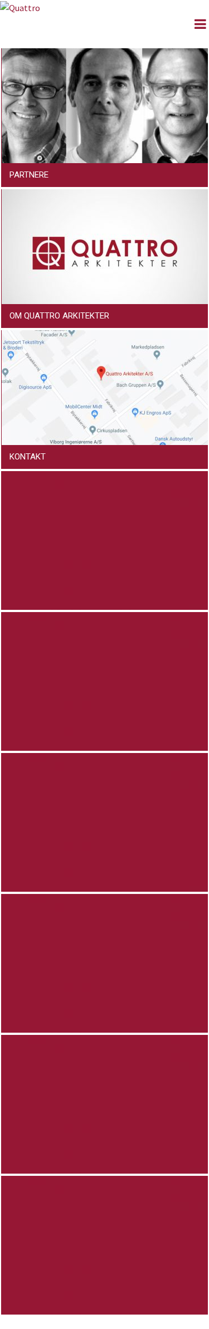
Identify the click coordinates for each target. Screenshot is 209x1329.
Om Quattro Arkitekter (59, 316)
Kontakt (27, 457)
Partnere (28, 175)
